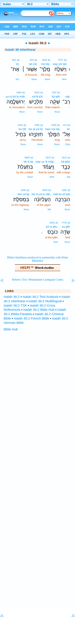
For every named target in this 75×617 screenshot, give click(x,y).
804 (32, 60)
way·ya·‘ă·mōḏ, (44, 161)
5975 (48, 157)
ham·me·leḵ (52, 129)
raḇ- (67, 96)
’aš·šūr (33, 63)
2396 (37, 125)
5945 (45, 190)
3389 (18, 92)
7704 (64, 222)
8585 (27, 157)
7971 (60, 60)
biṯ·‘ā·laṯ (28, 161)
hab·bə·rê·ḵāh (61, 194)
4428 (44, 60)
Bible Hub (11, 329)
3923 (37, 92)
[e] (65, 60)
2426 (20, 125)
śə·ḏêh (66, 226)
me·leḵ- (45, 63)
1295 (64, 190)
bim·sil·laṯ (23, 194)
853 (14, 60)
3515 (64, 157)
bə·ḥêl (22, 129)
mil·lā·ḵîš (37, 96)
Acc (17, 79)
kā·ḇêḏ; (65, 161)
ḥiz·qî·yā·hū (36, 129)
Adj (68, 177)
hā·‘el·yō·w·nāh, (41, 194)
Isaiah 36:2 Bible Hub (38, 310)
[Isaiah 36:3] (70, 288)
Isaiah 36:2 (12, 297)
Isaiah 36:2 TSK (15, 305)
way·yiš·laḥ (59, 63)
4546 (23, 190)
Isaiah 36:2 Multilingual (45, 301)
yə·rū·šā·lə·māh (15, 96)
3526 (52, 222)
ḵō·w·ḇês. (52, 226)
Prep (67, 144)
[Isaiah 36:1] (4, 288)
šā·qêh (56, 96)
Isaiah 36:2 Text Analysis (40, 297)
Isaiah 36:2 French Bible (31, 318)
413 (65, 125)
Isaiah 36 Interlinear (20, 49)
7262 (54, 92)
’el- (68, 129)
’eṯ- (17, 63)
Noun (47, 79)
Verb (64, 79)
